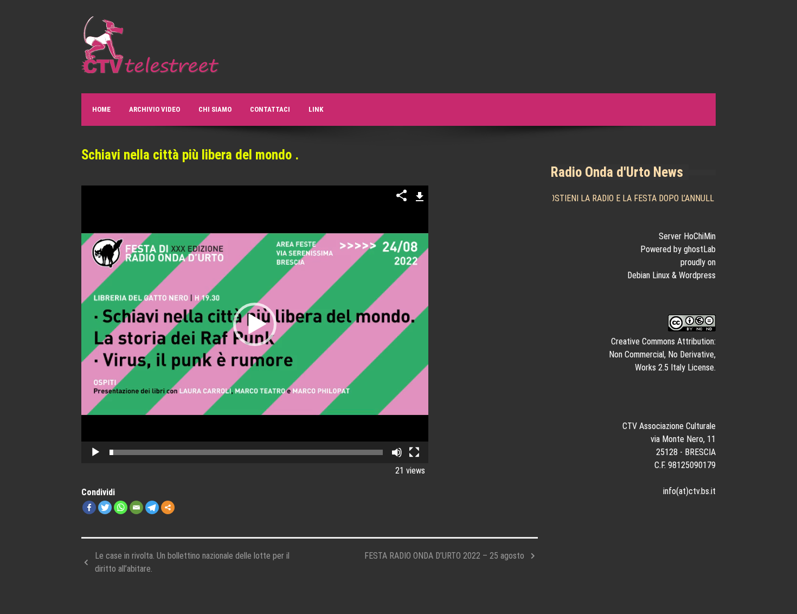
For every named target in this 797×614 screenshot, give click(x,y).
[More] (168, 507)
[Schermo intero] (414, 452)
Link (315, 109)
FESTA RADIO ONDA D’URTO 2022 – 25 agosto (444, 556)
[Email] (136, 507)
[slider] (246, 452)
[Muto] (396, 452)
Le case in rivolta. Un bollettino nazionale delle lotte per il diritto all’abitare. (192, 562)
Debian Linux (648, 275)
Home (101, 109)
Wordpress (697, 275)
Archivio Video (154, 109)
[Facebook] (89, 507)
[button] (255, 324)
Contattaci (270, 109)
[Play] (95, 452)
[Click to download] (420, 195)
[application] (254, 324)
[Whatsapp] (120, 507)
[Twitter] (105, 507)
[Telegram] (152, 507)
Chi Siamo (215, 109)
